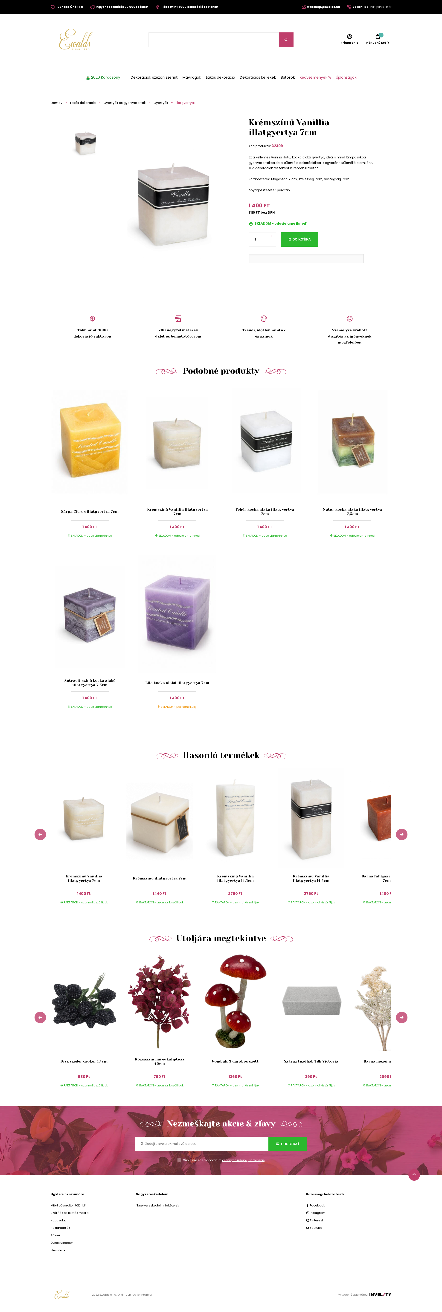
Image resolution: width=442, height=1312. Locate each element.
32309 (277, 145)
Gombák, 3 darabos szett (235, 1061)
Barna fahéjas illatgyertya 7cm (386, 878)
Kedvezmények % (315, 77)
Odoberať (290, 1144)
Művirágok (191, 77)
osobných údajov (234, 1160)
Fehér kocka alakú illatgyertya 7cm (265, 511)
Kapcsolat (58, 1220)
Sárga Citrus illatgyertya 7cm (90, 511)
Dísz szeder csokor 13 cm (84, 1061)
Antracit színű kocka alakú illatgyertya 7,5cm (90, 682)
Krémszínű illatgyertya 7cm (159, 878)
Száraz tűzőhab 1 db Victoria (311, 1061)
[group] (88, 840)
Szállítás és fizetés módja (70, 1213)
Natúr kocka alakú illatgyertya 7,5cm (352, 511)
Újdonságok (346, 77)
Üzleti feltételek (62, 1242)
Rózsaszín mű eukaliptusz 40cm (159, 1061)
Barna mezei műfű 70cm (386, 1061)
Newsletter (59, 1250)
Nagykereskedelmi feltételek (157, 1205)
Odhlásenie (256, 1160)
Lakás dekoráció (220, 77)
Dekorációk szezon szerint (154, 77)
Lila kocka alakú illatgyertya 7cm (177, 683)
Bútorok (288, 77)
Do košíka (302, 239)
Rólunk (56, 1235)
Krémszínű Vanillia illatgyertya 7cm (177, 511)
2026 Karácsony (105, 77)
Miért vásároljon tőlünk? (68, 1205)
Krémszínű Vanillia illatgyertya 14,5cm (235, 878)
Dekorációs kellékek (258, 77)
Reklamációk (60, 1228)
